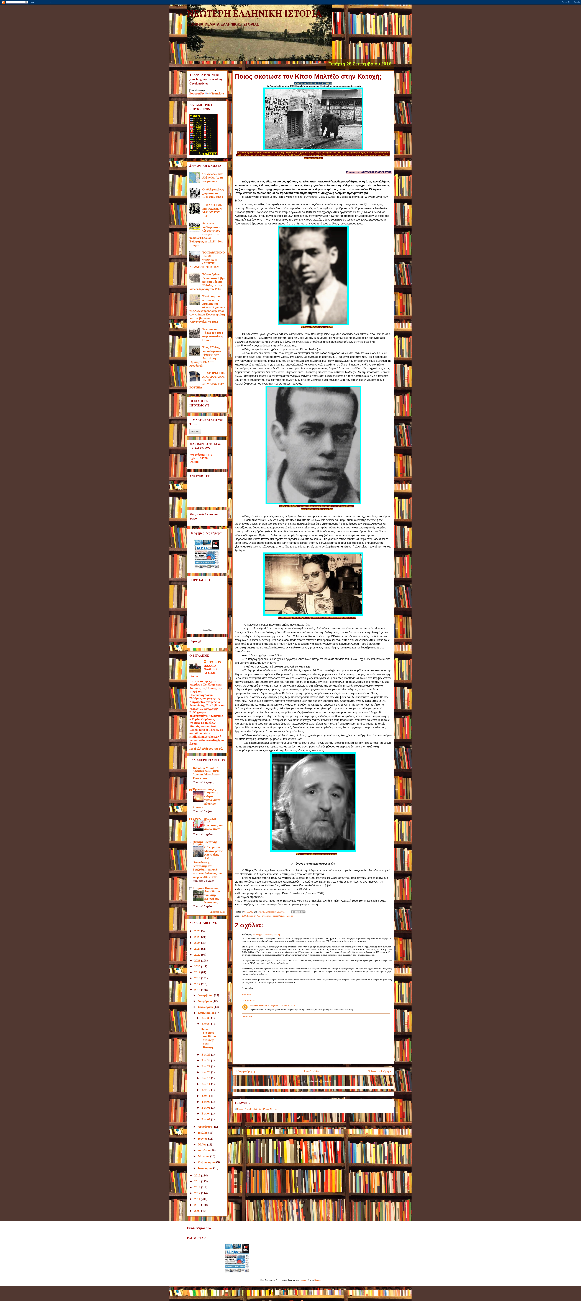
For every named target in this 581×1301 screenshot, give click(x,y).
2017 (197, 984)
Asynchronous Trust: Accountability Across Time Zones (206, 774)
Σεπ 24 (206, 1060)
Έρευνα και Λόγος (204, 789)
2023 (197, 948)
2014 (197, 1181)
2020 (197, 966)
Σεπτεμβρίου (206, 1012)
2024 (197, 942)
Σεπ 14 (206, 1084)
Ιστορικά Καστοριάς (206, 888)
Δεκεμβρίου (206, 995)
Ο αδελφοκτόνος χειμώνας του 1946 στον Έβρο (212, 193)
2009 (197, 1210)
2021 (197, 960)
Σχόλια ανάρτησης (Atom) (319, 1081)
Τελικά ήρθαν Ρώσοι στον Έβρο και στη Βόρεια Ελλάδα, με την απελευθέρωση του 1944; (207, 282)
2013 (197, 1187)
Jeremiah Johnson (258, 1006)
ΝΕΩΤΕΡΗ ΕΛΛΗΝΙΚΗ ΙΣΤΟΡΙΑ (254, 14)
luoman (303, 1280)
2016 (197, 990)
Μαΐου (202, 1144)
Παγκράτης (266, 916)
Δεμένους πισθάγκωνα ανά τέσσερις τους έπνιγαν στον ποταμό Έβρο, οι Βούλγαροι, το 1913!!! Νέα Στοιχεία (206, 234)
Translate (217, 93)
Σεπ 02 (206, 1119)
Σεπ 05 (206, 1107)
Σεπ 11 (206, 1095)
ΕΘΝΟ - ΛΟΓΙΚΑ (204, 818)
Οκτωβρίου (206, 1007)
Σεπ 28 (206, 1023)
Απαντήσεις (250, 1000)
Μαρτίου (204, 1156)
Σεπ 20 (206, 1072)
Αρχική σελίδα (311, 1071)
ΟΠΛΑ (257, 916)
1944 (244, 916)
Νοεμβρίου (205, 1001)
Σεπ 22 (206, 1066)
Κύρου (250, 916)
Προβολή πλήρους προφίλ (206, 748)
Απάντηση (246, 995)
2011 (197, 1199)
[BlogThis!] (295, 911)
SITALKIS (214, 662)
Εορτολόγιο (208, 630)
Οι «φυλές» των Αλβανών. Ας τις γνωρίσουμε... (212, 177)
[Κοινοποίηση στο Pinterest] (303, 911)
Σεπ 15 (206, 1078)
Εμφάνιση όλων (217, 912)
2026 (197, 931)
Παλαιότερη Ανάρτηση (380, 1071)
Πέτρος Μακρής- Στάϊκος (282, 916)
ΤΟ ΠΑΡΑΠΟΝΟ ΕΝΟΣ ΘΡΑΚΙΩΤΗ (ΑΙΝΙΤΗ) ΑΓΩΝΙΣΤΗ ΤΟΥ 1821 (207, 260)
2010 (197, 1205)
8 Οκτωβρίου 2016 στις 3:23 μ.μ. (267, 934)
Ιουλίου (203, 1132)
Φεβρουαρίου (207, 1162)
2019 (197, 972)
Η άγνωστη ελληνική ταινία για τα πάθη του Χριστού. (206, 800)
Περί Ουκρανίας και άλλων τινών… (213, 825)
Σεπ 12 (206, 1089)
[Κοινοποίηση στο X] (298, 911)
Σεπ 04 (206, 1113)
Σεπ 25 (206, 1054)
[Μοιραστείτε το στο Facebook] (301, 911)
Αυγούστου (205, 1126)
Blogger (317, 1280)
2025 (197, 937)
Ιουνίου (203, 1138)
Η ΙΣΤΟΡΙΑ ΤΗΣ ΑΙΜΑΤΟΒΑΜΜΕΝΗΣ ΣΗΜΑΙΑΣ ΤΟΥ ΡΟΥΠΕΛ (207, 380)
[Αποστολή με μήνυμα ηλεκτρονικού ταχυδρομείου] (292, 911)
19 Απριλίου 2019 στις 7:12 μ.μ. (281, 1006)
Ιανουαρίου (205, 1168)
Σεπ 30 (206, 1018)
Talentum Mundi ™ (205, 768)
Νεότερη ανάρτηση (245, 1071)
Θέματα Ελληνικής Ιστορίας (205, 843)
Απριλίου (204, 1150)
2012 (197, 1193)
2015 (197, 1175)
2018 (197, 978)
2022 (197, 954)
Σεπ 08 (206, 1101)
